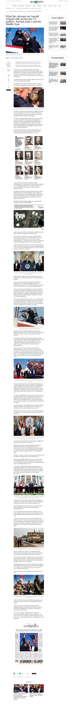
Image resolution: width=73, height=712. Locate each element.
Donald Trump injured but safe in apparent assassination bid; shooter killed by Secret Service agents (20, 696)
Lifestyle (50, 5)
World (34, 5)
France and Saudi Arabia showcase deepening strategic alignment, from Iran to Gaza (54, 28)
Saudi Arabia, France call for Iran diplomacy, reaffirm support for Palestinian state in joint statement (54, 65)
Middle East (28, 5)
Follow (34, 673)
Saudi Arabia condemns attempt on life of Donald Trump (35, 695)
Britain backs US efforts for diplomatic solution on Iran (54, 46)
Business (39, 5)
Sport (55, 5)
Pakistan (14, 5)
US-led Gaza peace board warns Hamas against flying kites (53, 22)
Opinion (44, 5)
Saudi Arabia (21, 5)
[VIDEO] (21, 688)
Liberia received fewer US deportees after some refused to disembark (54, 34)
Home (7, 11)
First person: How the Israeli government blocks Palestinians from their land (53, 74)
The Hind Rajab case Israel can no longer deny (53, 81)
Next (42, 40)
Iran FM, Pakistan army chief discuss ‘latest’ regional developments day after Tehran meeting (54, 40)
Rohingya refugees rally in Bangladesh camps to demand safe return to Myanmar (28, 8)
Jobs (59, 5)
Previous (7, 40)
